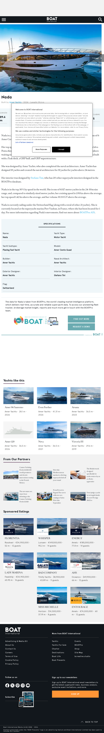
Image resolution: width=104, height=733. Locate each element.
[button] (3, 58)
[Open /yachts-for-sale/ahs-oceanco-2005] (85, 560)
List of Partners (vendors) (24, 142)
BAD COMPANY (47, 572)
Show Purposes (41, 149)
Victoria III (77, 441)
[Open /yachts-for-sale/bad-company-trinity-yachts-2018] (52, 560)
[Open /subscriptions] (23, 700)
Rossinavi (9, 542)
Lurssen (42, 542)
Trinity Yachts (44, 577)
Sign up (75, 694)
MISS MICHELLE (48, 607)
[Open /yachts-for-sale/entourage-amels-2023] (85, 595)
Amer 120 (9, 441)
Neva (41, 441)
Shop (77, 649)
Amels (75, 542)
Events (78, 641)
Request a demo (81, 327)
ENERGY (77, 538)
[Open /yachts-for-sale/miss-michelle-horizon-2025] (52, 595)
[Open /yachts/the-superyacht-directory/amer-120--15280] (18, 429)
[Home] (52, 19)
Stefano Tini (37, 177)
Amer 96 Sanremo (14, 407)
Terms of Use (11, 656)
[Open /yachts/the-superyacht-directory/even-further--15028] (52, 395)
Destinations (58, 653)
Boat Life (56, 656)
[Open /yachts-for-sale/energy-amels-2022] (85, 526)
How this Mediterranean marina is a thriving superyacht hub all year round (59, 475)
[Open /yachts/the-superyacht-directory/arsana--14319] (85, 395)
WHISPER (44, 538)
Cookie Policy (11, 660)
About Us (9, 645)
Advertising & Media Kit (16, 641)
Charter (55, 649)
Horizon (42, 611)
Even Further (45, 407)
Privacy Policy (12, 664)
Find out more (81, 319)
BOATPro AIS (87, 212)
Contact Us (10, 649)
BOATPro (79, 645)
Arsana (75, 407)
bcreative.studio (82, 656)
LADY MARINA (14, 572)
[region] (52, 130)
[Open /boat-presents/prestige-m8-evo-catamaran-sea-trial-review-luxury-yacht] (77, 496)
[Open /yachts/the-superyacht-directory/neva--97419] (52, 429)
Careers (9, 653)
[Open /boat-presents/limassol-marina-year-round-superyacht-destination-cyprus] (44, 475)
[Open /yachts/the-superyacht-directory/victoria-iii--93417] (85, 429)
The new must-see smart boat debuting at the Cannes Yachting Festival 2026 (26, 496)
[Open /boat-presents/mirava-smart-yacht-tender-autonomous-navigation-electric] (10, 496)
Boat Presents (58, 660)
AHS (74, 572)
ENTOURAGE (80, 607)
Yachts (55, 641)
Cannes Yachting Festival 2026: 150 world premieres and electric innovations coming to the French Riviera (26, 475)
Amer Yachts (15, 102)
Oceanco (76, 577)
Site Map (79, 653)
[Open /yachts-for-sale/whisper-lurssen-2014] (52, 526)
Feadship (9, 577)
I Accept (61, 149)
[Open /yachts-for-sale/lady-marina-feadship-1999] (18, 560)
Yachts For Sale (59, 645)
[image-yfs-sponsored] (9, 534)
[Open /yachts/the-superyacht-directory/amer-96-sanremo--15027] (18, 395)
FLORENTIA (12, 538)
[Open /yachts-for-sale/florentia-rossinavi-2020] (18, 526)
